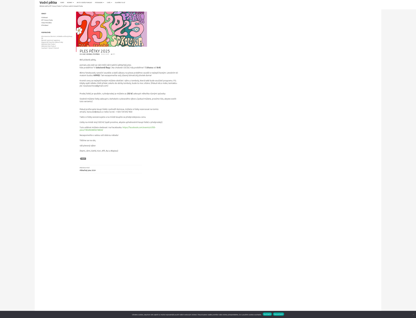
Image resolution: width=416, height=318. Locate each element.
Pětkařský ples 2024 (88, 169)
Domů (62, 2)
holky (83, 158)
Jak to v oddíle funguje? (84, 2)
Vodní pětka (48, 2)
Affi (113, 54)
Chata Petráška (46, 23)
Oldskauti (44, 17)
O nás (108, 2)
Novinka (89, 54)
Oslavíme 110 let (120, 2)
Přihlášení (44, 25)
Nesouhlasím (278, 314)
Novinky (69, 2)
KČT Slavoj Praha (47, 20)
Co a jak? (83, 54)
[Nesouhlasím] (413, 314)
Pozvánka (96, 54)
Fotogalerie (98, 2)
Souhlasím (267, 314)
